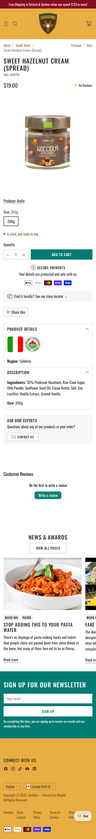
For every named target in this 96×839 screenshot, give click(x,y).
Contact (8, 812)
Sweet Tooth (23, 45)
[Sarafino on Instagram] (13, 769)
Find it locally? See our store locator (39, 296)
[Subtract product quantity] (8, 254)
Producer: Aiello (14, 200)
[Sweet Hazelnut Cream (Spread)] (48, 143)
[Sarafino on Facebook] (5, 769)
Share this (18, 312)
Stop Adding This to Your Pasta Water (38, 627)
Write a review (48, 495)
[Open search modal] (14, 23)
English (10, 786)
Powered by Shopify (54, 794)
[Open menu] (5, 23)
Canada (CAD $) (40, 786)
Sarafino (33, 794)
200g (11, 221)
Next (89, 45)
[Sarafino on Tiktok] (20, 769)
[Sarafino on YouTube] (27, 769)
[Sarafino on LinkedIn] (34, 769)
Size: (11, 212)
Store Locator (21, 815)
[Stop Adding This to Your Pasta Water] (43, 584)
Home (7, 45)
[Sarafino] (48, 23)
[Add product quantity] (24, 254)
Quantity (9, 244)
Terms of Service (55, 815)
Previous (76, 45)
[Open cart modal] (88, 23)
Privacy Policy (37, 815)
